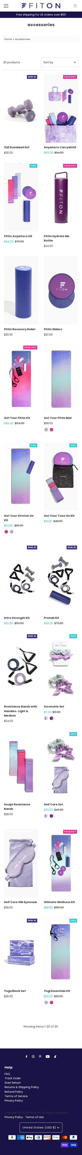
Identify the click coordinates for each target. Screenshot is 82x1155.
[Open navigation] (6, 6)
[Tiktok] (55, 1056)
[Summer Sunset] (51, 430)
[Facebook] (26, 1056)
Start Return (13, 1083)
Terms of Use (34, 1117)
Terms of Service (16, 1096)
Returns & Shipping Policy (22, 1087)
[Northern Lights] (46, 430)
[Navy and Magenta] (51, 718)
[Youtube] (48, 1056)
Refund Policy (14, 1092)
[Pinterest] (40, 1056)
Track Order (13, 1078)
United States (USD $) (40, 1127)
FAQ (7, 1074)
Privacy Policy (14, 1100)
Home (8, 39)
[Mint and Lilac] (46, 718)
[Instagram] (33, 1056)
